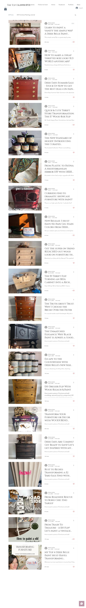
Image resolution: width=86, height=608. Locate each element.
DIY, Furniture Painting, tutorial (26, 15)
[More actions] (74, 23)
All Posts (11, 15)
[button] (5, 8)
